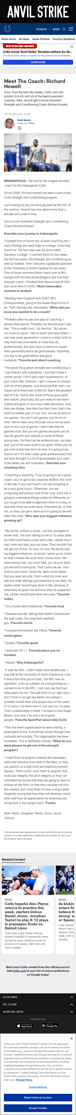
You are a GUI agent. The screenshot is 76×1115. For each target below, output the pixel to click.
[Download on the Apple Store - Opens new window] (25, 1026)
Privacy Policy (24, 1079)
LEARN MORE (38, 62)
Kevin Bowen (24, 120)
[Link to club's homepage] (7, 27)
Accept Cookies (38, 1108)
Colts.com (19, 970)
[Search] (64, 29)
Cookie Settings (38, 1087)
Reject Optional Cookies (38, 1097)
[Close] (71, 46)
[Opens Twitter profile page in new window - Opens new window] (19, 128)
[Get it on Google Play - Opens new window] (50, 1027)
